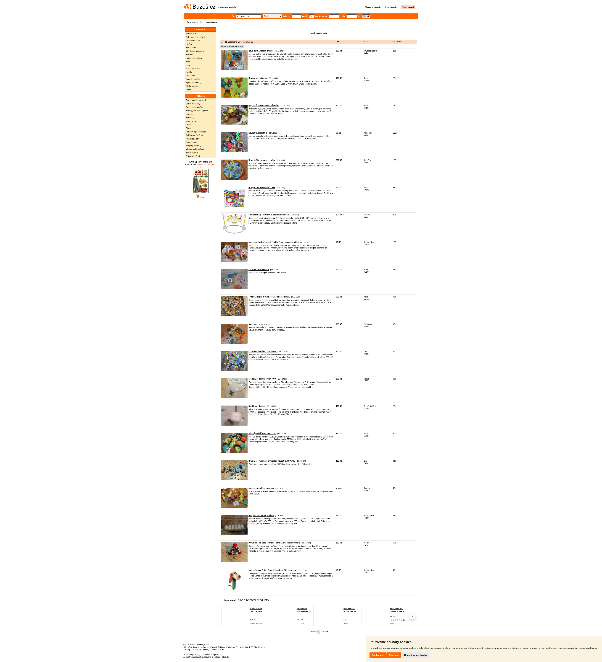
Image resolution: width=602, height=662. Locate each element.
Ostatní (189, 90)
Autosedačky (191, 33)
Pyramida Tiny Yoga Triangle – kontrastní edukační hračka (274, 543)
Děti (201, 22)
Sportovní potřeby (193, 83)
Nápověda (187, 647)
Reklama (221, 647)
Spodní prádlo (192, 142)
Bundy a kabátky (193, 104)
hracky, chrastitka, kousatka (261, 488)
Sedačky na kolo (193, 79)
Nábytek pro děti (193, 68)
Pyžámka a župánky (194, 135)
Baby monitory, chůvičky (196, 37)
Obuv (188, 125)
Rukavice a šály (192, 139)
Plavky (189, 128)
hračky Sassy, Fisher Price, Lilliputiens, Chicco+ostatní (272, 570)
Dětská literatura (193, 40)
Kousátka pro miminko (258, 270)
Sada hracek (254, 324)
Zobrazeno (397, 42)
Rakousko (225, 657)
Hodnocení (204, 647)
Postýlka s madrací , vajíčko (261, 516)
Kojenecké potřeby (194, 58)
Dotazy (196, 647)
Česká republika (196, 657)
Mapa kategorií (189, 655)
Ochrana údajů (242, 647)
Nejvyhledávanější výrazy (208, 655)
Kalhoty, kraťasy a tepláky (197, 111)
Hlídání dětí (191, 48)
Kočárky (189, 55)
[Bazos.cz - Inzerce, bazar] (199, 9)
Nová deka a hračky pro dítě (261, 51)
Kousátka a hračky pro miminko (262, 351)
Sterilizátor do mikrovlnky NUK (262, 379)
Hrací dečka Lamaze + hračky (261, 160)
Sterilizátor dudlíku (256, 406)
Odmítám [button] (394, 655)
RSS (251, 647)
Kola (188, 62)
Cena (338, 42)
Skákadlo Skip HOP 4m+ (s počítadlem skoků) (268, 215)
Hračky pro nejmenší (257, 78)
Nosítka (189, 72)
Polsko (217, 657)
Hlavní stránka (192, 22)
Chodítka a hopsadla (195, 51)
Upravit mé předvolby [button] (415, 655)
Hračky (189, 44)
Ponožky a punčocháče (196, 132)
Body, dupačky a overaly (196, 100)
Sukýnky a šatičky (193, 146)
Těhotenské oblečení (195, 149)
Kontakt (213, 647)
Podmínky (230, 647)
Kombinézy (190, 114)
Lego (188, 65)
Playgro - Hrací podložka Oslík (261, 187)
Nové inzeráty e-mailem (232, 46)
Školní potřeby (192, 86)
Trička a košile (192, 153)
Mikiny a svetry (192, 121)
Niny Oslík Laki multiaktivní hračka (263, 105)
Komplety (190, 118)
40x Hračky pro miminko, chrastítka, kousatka (269, 297)
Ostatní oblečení (193, 156)
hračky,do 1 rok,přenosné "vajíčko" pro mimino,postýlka (273, 242)
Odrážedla (190, 76)
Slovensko (208, 657)
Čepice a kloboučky (194, 107)
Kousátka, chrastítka (257, 133)
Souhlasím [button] (377, 655)
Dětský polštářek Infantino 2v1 (262, 433)
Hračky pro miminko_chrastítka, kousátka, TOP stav (271, 461)
